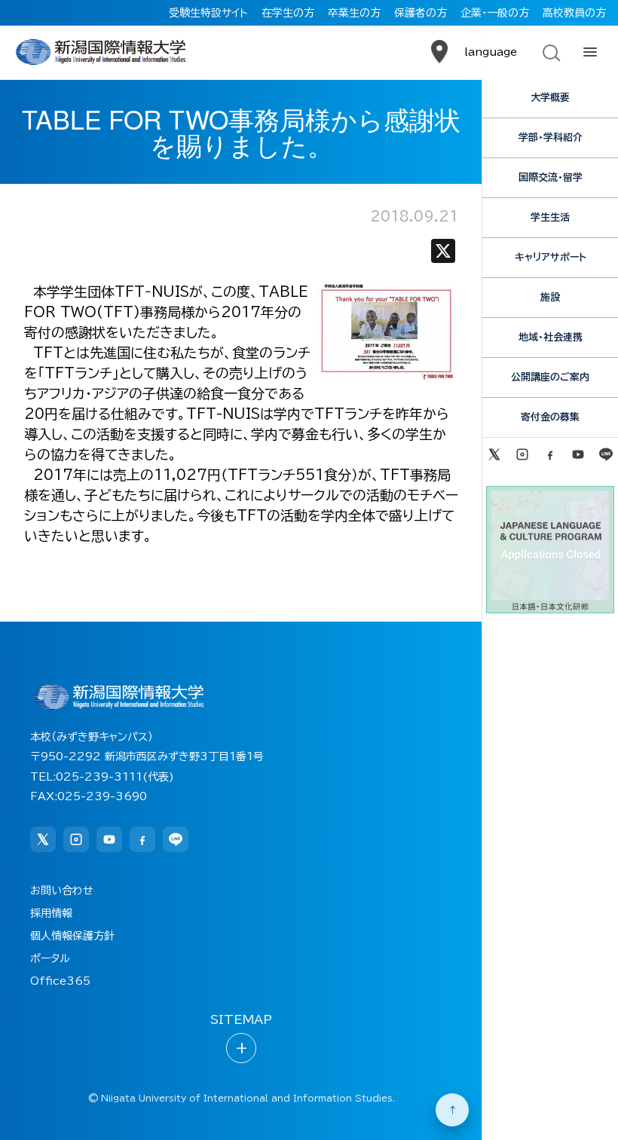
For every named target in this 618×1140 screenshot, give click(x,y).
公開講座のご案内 (550, 377)
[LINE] (606, 454)
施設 (550, 297)
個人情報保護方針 (72, 936)
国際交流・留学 (551, 177)
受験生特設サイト (208, 13)
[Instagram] (522, 454)
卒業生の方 (354, 13)
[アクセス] (439, 52)
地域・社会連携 (551, 337)
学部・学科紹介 (551, 137)
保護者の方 (420, 13)
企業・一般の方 (494, 13)
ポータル (50, 958)
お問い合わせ (61, 890)
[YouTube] (578, 454)
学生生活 (550, 217)
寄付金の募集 (550, 417)
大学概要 (550, 97)
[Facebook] (549, 454)
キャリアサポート (550, 257)
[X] (443, 254)
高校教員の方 (574, 13)
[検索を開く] (550, 52)
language (490, 52)
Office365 (60, 981)
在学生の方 (288, 13)
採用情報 (51, 913)
